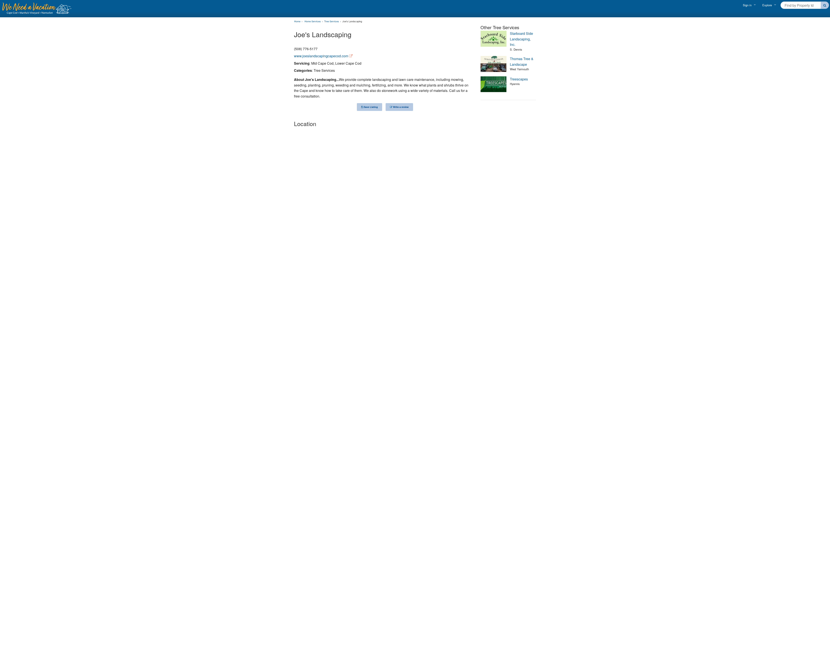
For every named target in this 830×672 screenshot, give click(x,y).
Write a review (400, 107)
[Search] (825, 5)
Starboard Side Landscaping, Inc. (521, 39)
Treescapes (519, 79)
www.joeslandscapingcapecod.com (321, 55)
